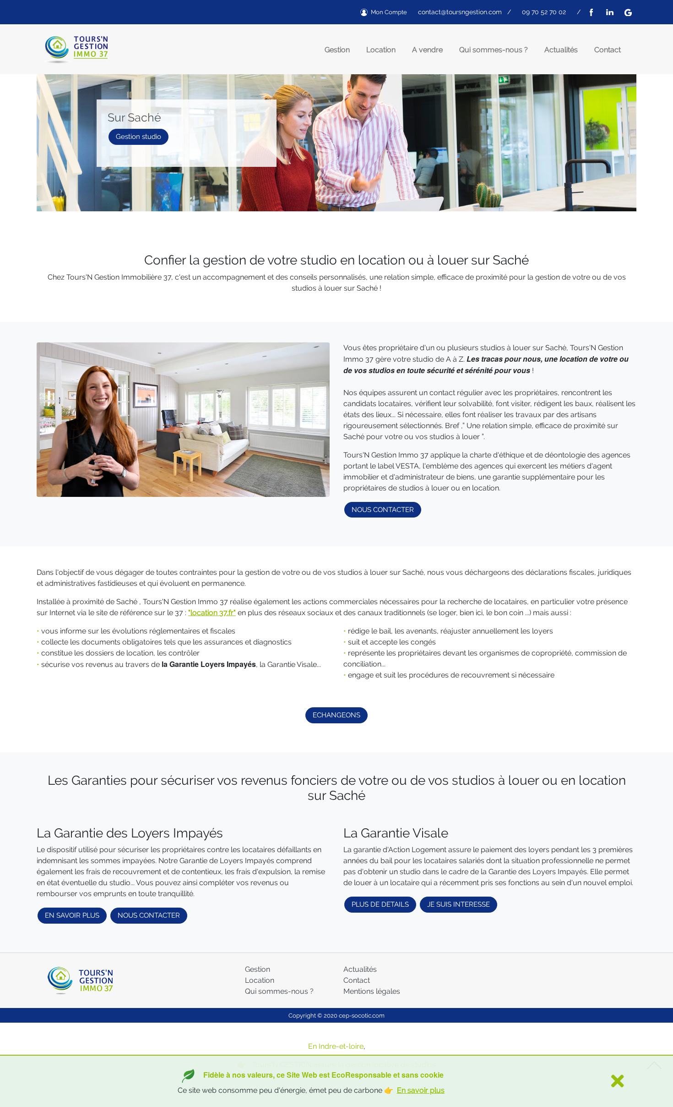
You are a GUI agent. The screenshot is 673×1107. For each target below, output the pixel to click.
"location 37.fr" (212, 612)
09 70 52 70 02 (544, 12)
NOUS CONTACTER (383, 510)
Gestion (337, 49)
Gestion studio (138, 136)
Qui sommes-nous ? (493, 49)
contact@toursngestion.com (460, 12)
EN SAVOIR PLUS (72, 915)
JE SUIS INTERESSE (458, 904)
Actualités (561, 49)
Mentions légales (371, 991)
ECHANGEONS (336, 715)
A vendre (427, 49)
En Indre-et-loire (336, 1046)
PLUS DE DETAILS (380, 904)
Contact (607, 49)
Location (381, 49)
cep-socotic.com (362, 1015)
